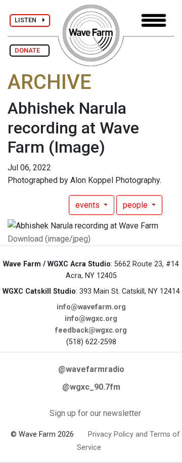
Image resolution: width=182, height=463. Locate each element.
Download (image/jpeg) (49, 239)
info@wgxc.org (91, 318)
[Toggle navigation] (153, 20)
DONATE (29, 50)
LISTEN (28, 20)
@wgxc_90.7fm (91, 387)
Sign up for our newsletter (95, 413)
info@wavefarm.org (91, 307)
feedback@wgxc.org (91, 330)
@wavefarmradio (91, 369)
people (136, 205)
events (88, 205)
